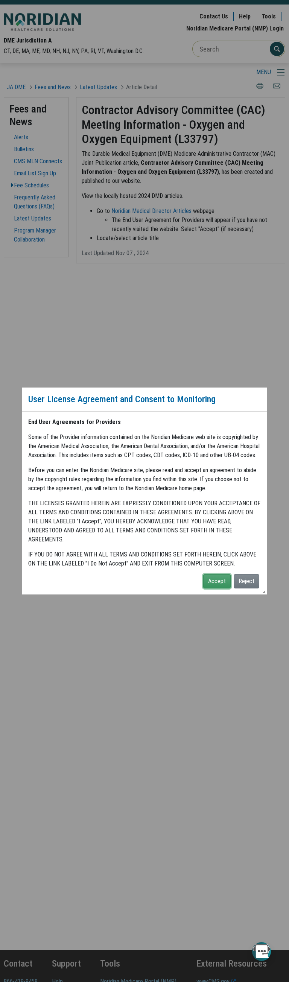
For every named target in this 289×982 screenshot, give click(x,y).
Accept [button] (217, 581)
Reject (246, 581)
